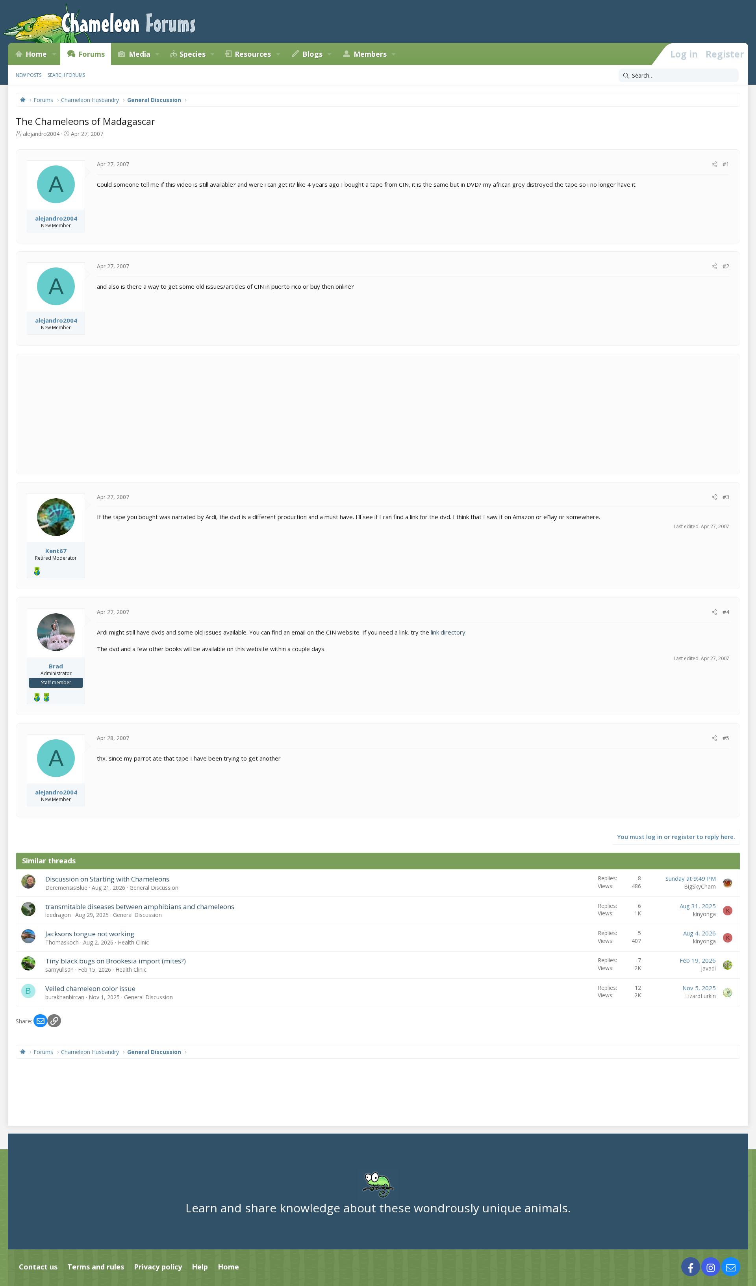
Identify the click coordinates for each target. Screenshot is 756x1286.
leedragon (58, 915)
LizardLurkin (700, 996)
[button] (54, 54)
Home (36, 54)
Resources (253, 54)
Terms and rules (95, 1266)
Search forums (66, 75)
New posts (28, 75)
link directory (448, 632)
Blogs (312, 54)
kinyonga (704, 914)
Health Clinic (133, 942)
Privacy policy (158, 1266)
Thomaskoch (62, 942)
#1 (726, 164)
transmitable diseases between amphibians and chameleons (139, 906)
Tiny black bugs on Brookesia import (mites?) (115, 960)
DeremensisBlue (66, 887)
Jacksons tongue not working (89, 933)
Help (200, 1266)
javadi (708, 968)
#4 (726, 612)
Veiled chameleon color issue (90, 988)
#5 (726, 738)
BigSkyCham (700, 886)
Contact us (38, 1266)
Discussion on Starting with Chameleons (107, 878)
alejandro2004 (41, 133)
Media (139, 54)
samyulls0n (59, 969)
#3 (726, 497)
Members (370, 54)
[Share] (714, 164)
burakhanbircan (64, 997)
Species (193, 54)
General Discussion (154, 887)
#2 (726, 266)
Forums (91, 54)
